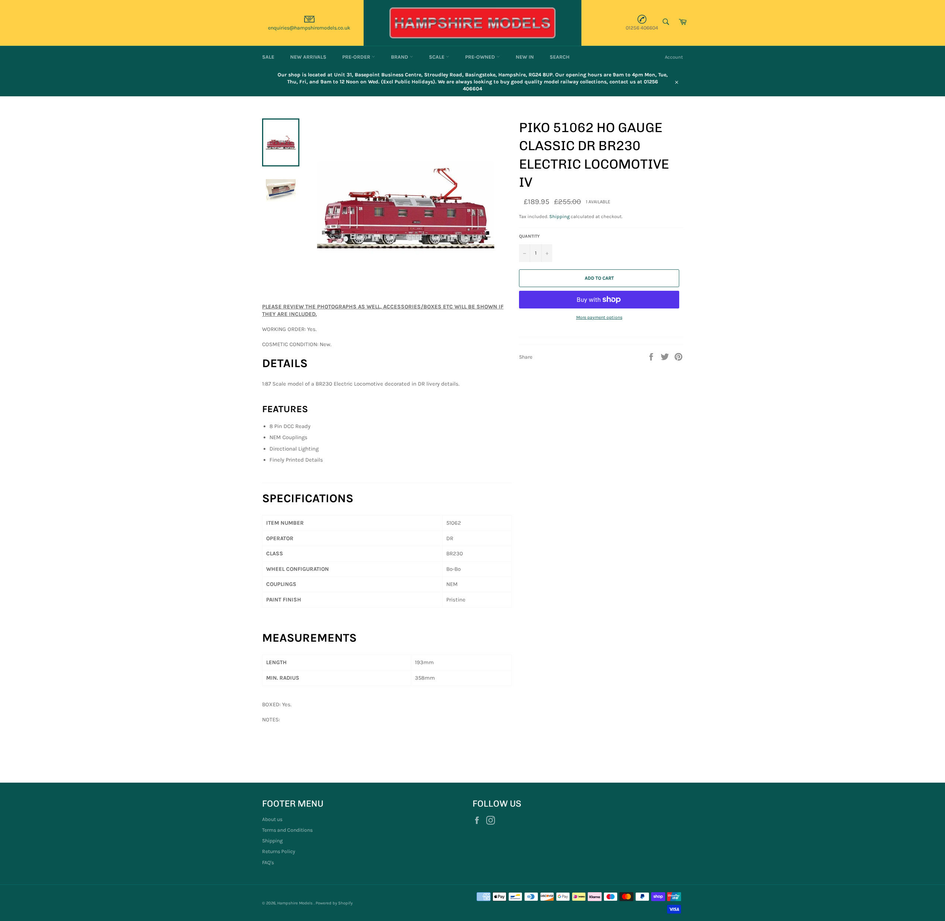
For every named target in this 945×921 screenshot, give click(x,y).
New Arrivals (308, 57)
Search (560, 57)
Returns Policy (278, 851)
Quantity (529, 236)
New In (525, 57)
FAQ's (268, 862)
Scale (437, 57)
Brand (400, 57)
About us (272, 819)
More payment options (599, 317)
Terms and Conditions (287, 830)
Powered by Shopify (334, 903)
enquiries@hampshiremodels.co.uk (309, 28)
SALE (268, 57)
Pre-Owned (480, 57)
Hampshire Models (295, 903)
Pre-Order (357, 57)
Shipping (559, 216)
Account (674, 57)
